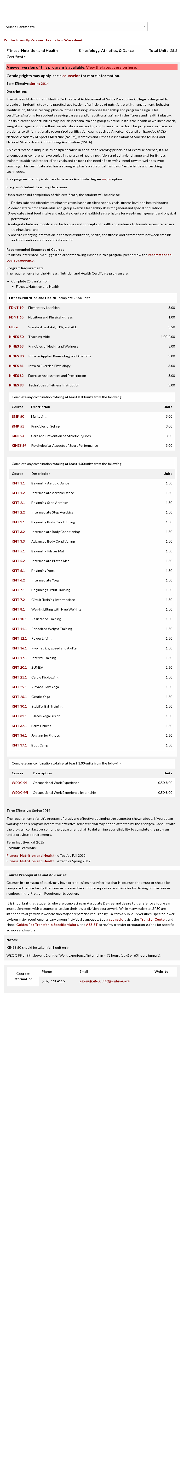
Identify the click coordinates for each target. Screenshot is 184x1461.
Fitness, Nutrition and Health (30, 855)
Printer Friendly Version (23, 40)
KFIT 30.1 (19, 706)
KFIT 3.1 (18, 522)
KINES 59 (19, 445)
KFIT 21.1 (19, 677)
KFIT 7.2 (18, 600)
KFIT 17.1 (19, 658)
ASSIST (92, 925)
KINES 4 (18, 436)
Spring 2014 (39, 84)
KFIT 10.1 (19, 619)
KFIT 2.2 (18, 512)
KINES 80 (16, 356)
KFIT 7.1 (18, 590)
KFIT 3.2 (18, 532)
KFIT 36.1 (19, 735)
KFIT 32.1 (19, 726)
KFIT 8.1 (18, 609)
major (106, 179)
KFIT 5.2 (18, 561)
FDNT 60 (16, 317)
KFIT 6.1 (18, 571)
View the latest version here (110, 67)
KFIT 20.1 (19, 667)
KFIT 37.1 (19, 745)
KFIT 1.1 (18, 483)
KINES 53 (16, 346)
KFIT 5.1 (18, 551)
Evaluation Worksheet (64, 40)
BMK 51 (18, 426)
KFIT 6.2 (18, 580)
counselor (71, 75)
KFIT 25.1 (19, 687)
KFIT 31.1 (19, 716)
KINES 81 (16, 366)
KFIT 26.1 (19, 697)
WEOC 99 (19, 783)
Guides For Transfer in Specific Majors (47, 925)
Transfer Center (153, 919)
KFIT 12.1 (19, 638)
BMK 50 (18, 416)
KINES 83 (16, 385)
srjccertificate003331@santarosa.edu (105, 981)
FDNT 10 (16, 308)
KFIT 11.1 (19, 629)
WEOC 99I (20, 792)
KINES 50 (16, 337)
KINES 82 (16, 375)
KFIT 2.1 (18, 503)
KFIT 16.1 (19, 648)
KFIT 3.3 (18, 541)
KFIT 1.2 (18, 493)
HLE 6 (13, 327)
